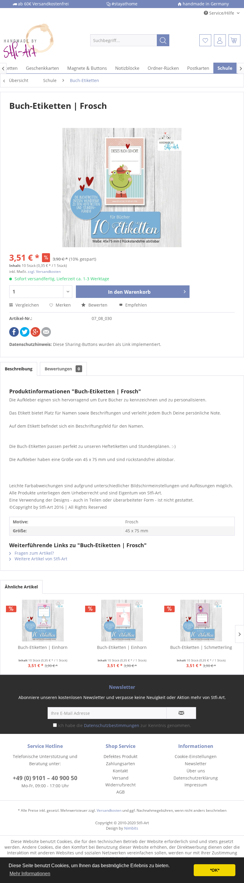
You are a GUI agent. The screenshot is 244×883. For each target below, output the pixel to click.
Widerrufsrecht (120, 785)
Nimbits (131, 828)
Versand (120, 778)
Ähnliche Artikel (21, 587)
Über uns (196, 771)
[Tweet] (24, 335)
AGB (120, 792)
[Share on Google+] (35, 335)
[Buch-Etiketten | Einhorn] (42, 620)
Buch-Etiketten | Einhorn (43, 647)
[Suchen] (163, 40)
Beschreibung (18, 369)
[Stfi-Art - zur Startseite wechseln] (37, 40)
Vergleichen (26, 305)
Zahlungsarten (120, 763)
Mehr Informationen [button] (30, 873)
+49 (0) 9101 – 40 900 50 (45, 778)
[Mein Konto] (220, 40)
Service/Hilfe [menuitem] (221, 13)
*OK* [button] (214, 870)
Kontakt (120, 771)
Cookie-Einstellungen (196, 756)
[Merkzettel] (205, 40)
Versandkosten (109, 810)
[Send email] (46, 335)
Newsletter (196, 763)
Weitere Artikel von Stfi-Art (40, 559)
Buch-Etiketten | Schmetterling (201, 647)
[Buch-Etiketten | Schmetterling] (201, 620)
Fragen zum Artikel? (33, 553)
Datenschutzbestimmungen (111, 725)
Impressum (195, 785)
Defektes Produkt (120, 756)
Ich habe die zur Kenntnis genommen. (124, 725)
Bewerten (98, 305)
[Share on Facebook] (14, 335)
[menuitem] (130, 40)
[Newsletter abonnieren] (181, 713)
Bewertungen (62, 369)
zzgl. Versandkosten (44, 271)
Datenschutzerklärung (195, 778)
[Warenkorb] (234, 40)
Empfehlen (135, 305)
